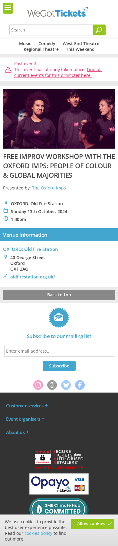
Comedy (46, 43)
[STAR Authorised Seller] (59, 468)
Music (25, 43)
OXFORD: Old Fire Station (30, 249)
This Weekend (80, 49)
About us (15, 432)
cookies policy (38, 533)
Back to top (59, 295)
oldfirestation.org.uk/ (32, 277)
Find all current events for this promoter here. (58, 72)
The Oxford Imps (49, 188)
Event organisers (23, 419)
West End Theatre (81, 43)
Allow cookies (91, 523)
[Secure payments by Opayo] (59, 493)
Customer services (25, 406)
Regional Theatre (41, 49)
